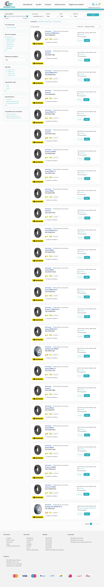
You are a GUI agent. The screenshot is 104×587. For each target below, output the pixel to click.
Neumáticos (27, 4)
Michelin (28, 546)
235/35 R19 (49, 546)
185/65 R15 (49, 548)
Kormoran (9, 37)
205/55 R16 (49, 538)
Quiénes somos (60, 4)
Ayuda (38, 4)
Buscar (93, 14)
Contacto (48, 4)
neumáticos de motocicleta (13, 566)
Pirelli (28, 548)
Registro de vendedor (76, 4)
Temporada (35, 14)
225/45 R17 (49, 540)
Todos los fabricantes (32, 550)
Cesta (86, 40)
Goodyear (29, 544)
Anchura (48, 13)
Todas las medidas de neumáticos (55, 550)
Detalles (80, 40)
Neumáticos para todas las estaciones (81, 542)
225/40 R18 (49, 542)
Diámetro (75, 13)
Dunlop (28, 542)
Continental (29, 540)
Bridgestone (29, 538)
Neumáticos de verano (77, 538)
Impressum (9, 542)
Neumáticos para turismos (13, 560)
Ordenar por (81, 26)
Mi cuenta (96, 4)
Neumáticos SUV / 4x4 (12, 562)
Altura (61, 13)
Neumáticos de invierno (44, 21)
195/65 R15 (49, 544)
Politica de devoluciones (13, 546)
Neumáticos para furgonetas (14, 564)
